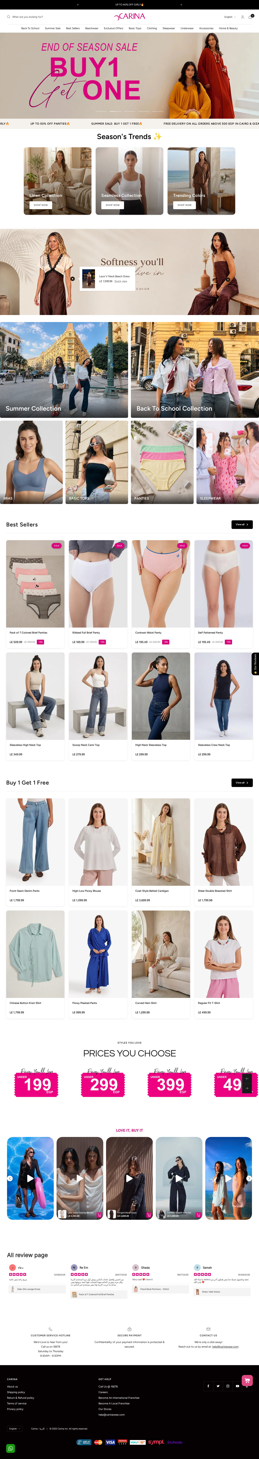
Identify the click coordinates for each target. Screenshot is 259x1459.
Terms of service (16, 1403)
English (228, 16)
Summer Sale (52, 28)
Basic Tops (135, 28)
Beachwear (91, 28)
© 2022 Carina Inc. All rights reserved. (69, 1428)
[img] (17, 1275)
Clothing (152, 28)
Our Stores (104, 1409)
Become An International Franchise (118, 1397)
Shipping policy (16, 1392)
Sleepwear (169, 28)
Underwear (187, 28)
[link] (35, 594)
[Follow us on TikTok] (247, 1386)
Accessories (206, 28)
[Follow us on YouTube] (237, 1386)
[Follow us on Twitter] (218, 1386)
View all (240, 524)
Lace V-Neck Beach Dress (114, 276)
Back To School (30, 28)
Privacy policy (15, 1409)
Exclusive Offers (113, 28)
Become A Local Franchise (114, 1403)
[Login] (242, 16)
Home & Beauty (228, 28)
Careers (103, 1392)
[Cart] (250, 17)
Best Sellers (73, 28)
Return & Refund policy (20, 1397)
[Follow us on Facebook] (208, 1386)
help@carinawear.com (111, 1414)
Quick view (120, 281)
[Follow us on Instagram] (228, 1386)
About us (12, 1386)
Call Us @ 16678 (108, 1386)
